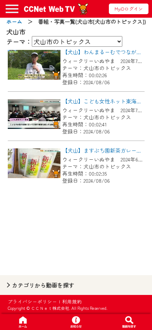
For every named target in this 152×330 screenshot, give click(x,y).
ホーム (14, 21)
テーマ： (19, 41)
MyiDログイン (129, 8)
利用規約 (72, 301)
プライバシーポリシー (32, 301)
